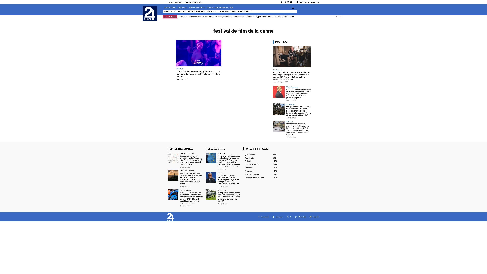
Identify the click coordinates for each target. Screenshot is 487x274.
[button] (293, 8)
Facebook (265, 217)
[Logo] (149, 13)
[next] (340, 16)
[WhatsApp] (295, 217)
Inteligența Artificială (187, 153)
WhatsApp (302, 217)
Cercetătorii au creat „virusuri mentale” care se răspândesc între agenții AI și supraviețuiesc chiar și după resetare (191, 160)
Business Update (185, 190)
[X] (288, 2)
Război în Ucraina (292, 87)
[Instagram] (284, 2)
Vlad (177, 79)
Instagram (279, 217)
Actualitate (179, 68)
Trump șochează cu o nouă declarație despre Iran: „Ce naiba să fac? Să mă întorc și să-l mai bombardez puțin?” (229, 197)
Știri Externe (277, 70)
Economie (289, 121)
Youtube (316, 217)
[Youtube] (291, 2)
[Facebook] (281, 2)
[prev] (336, 16)
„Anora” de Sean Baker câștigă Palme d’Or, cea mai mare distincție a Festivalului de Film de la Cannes (198, 74)
